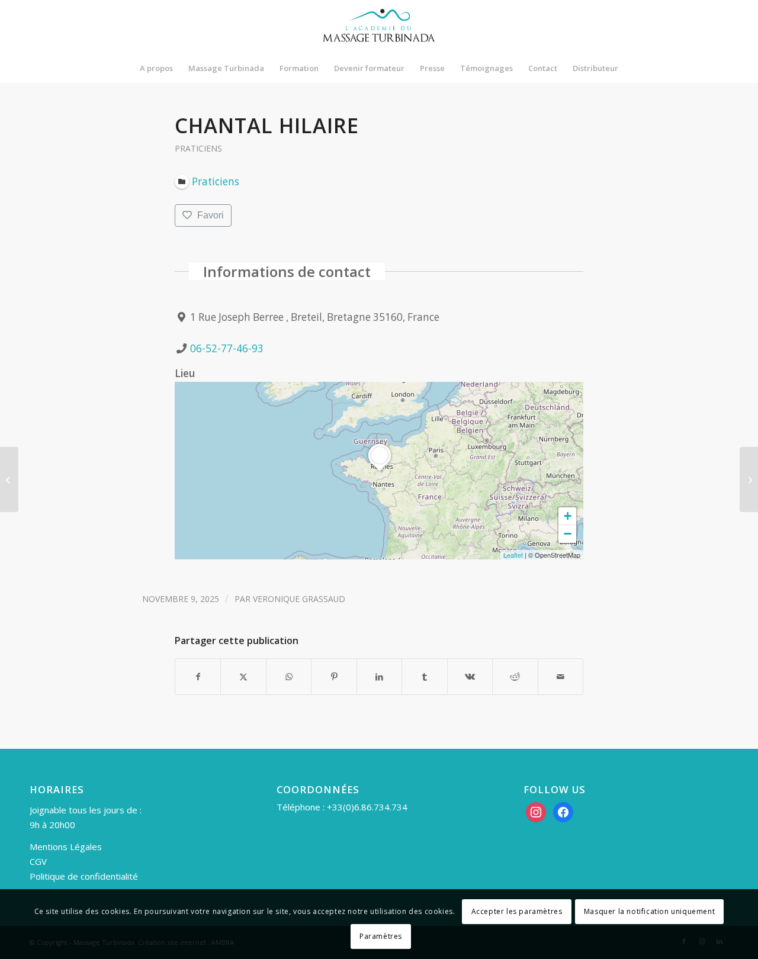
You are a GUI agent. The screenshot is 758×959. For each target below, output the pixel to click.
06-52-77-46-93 (227, 348)
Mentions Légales (66, 846)
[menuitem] (156, 68)
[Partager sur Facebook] (197, 676)
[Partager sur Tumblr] (424, 676)
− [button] (567, 533)
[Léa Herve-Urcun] (9, 479)
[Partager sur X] (243, 676)
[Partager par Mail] (560, 676)
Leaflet (513, 554)
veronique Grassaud (299, 598)
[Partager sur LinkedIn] (379, 676)
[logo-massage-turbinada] (379, 26)
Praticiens (198, 148)
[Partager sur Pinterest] (333, 676)
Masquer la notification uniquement (649, 911)
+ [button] (567, 516)
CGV (38, 861)
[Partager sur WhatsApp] (288, 676)
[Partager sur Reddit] (515, 676)
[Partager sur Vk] (470, 676)
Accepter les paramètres (517, 911)
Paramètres (380, 936)
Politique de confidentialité (84, 876)
